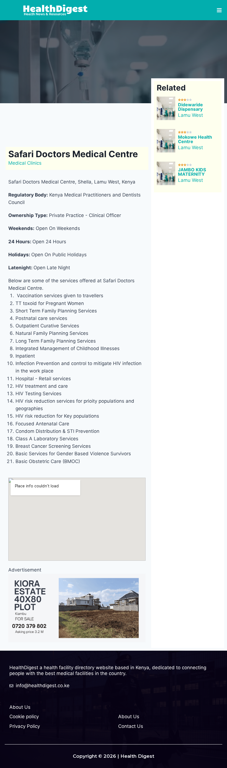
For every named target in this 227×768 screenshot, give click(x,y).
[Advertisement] (109, 124)
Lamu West (190, 115)
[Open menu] (219, 10)
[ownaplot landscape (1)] (77, 608)
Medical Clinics (25, 163)
